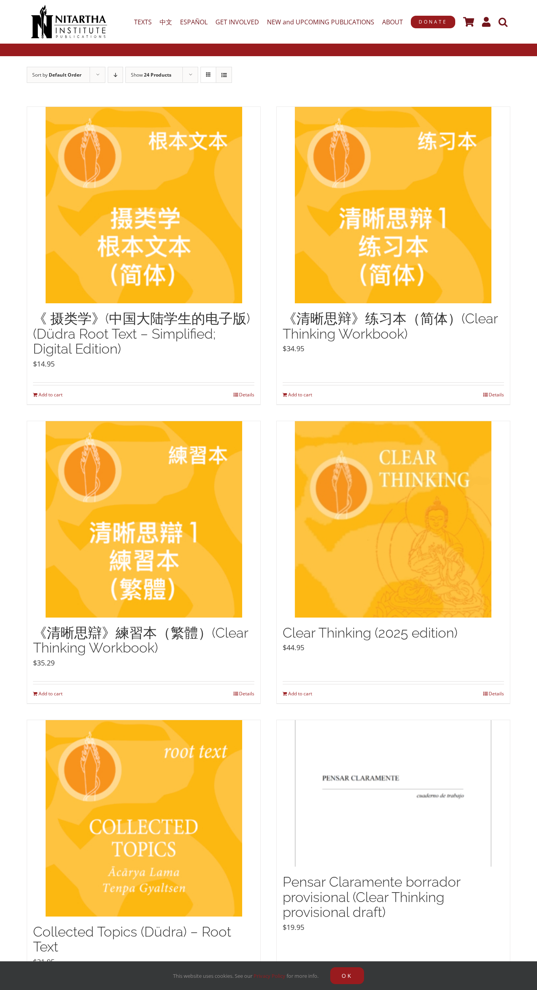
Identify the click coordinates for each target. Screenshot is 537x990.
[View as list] (224, 74)
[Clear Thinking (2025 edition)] (393, 519)
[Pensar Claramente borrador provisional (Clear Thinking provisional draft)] (393, 793)
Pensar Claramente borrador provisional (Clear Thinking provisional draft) (371, 897)
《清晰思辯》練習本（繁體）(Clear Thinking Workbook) (140, 640)
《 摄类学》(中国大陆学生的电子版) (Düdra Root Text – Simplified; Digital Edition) (141, 333)
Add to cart (51, 394)
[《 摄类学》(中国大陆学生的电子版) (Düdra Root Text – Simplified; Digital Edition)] (143, 205)
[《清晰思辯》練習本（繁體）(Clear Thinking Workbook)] (143, 519)
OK (347, 975)
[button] (503, 22)
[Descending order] (115, 75)
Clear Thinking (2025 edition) (370, 633)
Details (246, 394)
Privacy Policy (269, 975)
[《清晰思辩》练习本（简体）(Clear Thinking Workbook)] (393, 205)
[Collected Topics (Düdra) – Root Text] (143, 818)
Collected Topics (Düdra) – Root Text (132, 939)
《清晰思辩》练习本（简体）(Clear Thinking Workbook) (390, 326)
